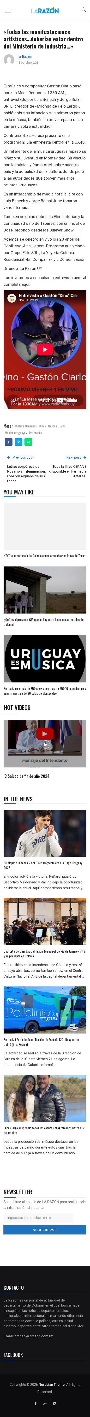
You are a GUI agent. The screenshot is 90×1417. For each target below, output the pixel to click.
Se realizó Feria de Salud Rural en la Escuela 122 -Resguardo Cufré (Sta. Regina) (41, 1042)
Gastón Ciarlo (56, 425)
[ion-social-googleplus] (45, 1403)
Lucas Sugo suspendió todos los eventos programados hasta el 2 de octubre (44, 1130)
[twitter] (18, 442)
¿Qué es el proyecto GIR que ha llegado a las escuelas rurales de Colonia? (44, 622)
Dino (41, 425)
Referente (35, 432)
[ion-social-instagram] (54, 1403)
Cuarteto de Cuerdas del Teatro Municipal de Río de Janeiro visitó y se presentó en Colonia (44, 953)
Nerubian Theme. (52, 1385)
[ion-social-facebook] (35, 1403)
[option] (45, 750)
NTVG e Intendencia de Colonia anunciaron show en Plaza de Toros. (45, 555)
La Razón (25, 56)
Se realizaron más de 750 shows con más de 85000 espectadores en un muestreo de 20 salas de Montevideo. (45, 691)
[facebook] (9, 442)
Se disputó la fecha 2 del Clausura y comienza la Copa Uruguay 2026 (43, 865)
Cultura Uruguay (25, 425)
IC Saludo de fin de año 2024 (26, 776)
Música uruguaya (15, 432)
